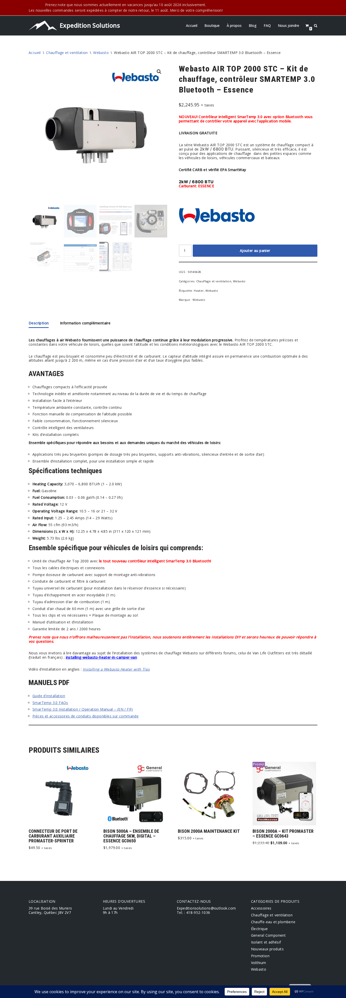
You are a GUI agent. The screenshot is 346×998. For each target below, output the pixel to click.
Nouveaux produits (267, 949)
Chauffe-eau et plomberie (273, 921)
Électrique (259, 928)
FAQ (267, 25)
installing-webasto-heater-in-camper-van (101, 657)
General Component (268, 935)
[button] (159, 71)
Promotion (260, 955)
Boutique (212, 25)
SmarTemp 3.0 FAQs (50, 702)
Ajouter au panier (255, 250)
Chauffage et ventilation (67, 52)
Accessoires (261, 908)
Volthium (258, 962)
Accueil (191, 25)
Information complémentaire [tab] (85, 323)
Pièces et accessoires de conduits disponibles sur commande (85, 716)
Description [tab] (39, 323)
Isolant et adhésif (266, 942)
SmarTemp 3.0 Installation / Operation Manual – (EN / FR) (82, 709)
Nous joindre (288, 25)
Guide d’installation (48, 695)
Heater (199, 290)
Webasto (101, 52)
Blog (253, 25)
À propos (234, 25)
